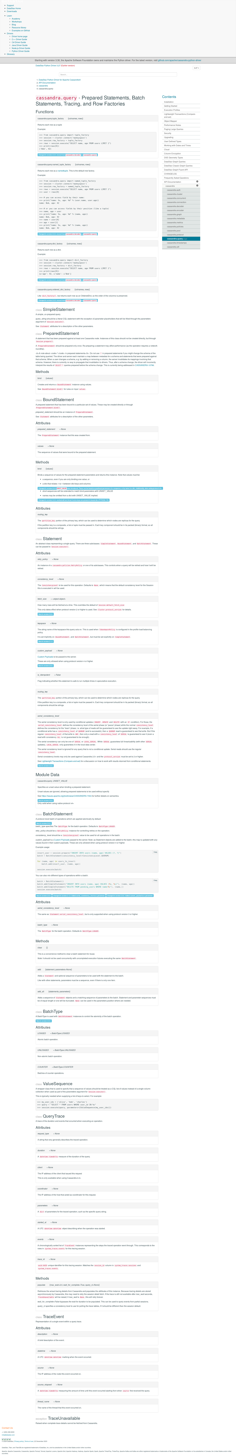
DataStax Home (14, 8)
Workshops (17, 21)
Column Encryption (172, 153)
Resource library (19, 27)
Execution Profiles (172, 110)
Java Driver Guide (20, 45)
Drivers (10, 33)
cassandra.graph (174, 214)
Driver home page (19, 36)
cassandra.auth (173, 190)
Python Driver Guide (21, 51)
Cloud (166, 149)
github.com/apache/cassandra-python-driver (179, 60)
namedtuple (63, 170)
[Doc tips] (5, 1439)
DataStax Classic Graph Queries (178, 165)
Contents (169, 96)
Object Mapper (170, 121)
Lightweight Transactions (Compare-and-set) (61, 761)
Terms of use (29, 1441)
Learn (9, 15)
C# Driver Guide (19, 42)
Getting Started (170, 105)
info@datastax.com (8, 1435)
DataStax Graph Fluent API (176, 169)
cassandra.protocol (175, 234)
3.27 (196, 68)
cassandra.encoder (175, 210)
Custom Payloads (45, 656)
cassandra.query (177, 238)
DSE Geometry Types (173, 157)
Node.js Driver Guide (21, 48)
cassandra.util (173, 246)
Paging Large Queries (173, 129)
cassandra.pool (173, 230)
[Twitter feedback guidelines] (8, 1439)
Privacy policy (19, 1441)
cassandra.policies (175, 226)
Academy (16, 18)
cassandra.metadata (176, 218)
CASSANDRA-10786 (144, 365)
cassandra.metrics (175, 222)
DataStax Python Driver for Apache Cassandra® (60, 79)
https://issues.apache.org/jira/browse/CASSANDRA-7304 (67, 795)
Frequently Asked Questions (176, 177)
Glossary (11, 54)
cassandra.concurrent (176, 198)
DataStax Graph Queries (174, 161)
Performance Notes (172, 125)
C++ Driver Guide (19, 39)
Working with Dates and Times (177, 145)
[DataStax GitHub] (10, 1439)
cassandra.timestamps (177, 242)
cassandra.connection (176, 202)
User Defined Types (172, 141)
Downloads (12, 11)
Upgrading (168, 137)
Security (167, 133)
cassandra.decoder (175, 206)
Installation (169, 101)
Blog (14, 24)
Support (10, 5)
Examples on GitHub (21, 30)
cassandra (43, 85)
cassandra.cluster (174, 194)
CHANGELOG (170, 173)
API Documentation (47, 82)
